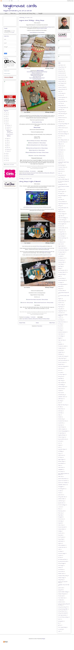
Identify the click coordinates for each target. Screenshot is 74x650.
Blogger (43, 638)
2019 (6, 153)
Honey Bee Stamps (61, 449)
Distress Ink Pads (61, 87)
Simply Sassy (60, 579)
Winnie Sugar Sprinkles (62, 615)
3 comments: (33, 317)
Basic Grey (60, 513)
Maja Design (60, 266)
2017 (6, 157)
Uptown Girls (60, 494)
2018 (6, 155)
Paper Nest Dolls (61, 340)
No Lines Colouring (61, 219)
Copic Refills (60, 199)
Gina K (59, 443)
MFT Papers (60, 193)
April (7, 145)
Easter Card (60, 244)
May (7, 144)
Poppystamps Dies (61, 310)
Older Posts (52, 322)
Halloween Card (61, 211)
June (7, 142)
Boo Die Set (49, 254)
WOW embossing (61, 236)
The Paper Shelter (61, 252)
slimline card (60, 99)
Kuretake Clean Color (61, 547)
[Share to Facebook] (41, 171)
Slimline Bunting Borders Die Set (36, 74)
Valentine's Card (61, 602)
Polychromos (60, 119)
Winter (59, 276)
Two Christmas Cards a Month (63, 295)
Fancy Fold (60, 535)
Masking (59, 268)
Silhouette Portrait (61, 117)
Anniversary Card (61, 511)
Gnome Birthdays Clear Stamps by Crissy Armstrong (37, 71)
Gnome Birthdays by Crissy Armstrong (37, 32)
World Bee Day (61, 501)
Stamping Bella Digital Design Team (63, 162)
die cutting (60, 400)
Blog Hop (59, 209)
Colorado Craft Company (62, 356)
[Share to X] (40, 171)
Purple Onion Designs (62, 131)
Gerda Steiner (60, 541)
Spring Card (60, 589)
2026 (6, 113)
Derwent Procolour (61, 362)
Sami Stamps (60, 471)
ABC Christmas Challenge (62, 133)
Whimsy (59, 205)
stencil (59, 402)
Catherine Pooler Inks (62, 127)
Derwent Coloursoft (61, 527)
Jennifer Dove (60, 230)
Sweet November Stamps (62, 250)
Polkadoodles (60, 469)
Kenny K (59, 453)
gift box (59, 625)
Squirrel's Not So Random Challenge (62, 315)
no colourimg (60, 629)
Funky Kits (60, 288)
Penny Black (60, 308)
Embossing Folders (61, 234)
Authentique (60, 354)
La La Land (60, 372)
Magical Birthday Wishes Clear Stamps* (37, 77)
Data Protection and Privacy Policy (27, 13)
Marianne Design (61, 461)
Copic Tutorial (60, 177)
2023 (6, 118)
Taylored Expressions (62, 203)
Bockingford (60, 517)
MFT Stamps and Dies (62, 559)
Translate (12, 32)
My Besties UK (61, 189)
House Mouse (60, 368)
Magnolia (59, 338)
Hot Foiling (60, 330)
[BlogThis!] (39, 171)
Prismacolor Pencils (34, 172)
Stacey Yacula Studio (62, 248)
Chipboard (60, 523)
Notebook (60, 567)
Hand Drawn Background (62, 366)
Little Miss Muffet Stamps (62, 179)
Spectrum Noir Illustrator (62, 480)
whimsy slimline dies (61, 101)
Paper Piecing (60, 380)
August (7, 138)
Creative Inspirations (61, 97)
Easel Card (60, 286)
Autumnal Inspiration (61, 280)
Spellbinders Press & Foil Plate (63, 584)
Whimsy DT (52, 172)
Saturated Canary (61, 394)
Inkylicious (60, 543)
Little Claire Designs (61, 553)
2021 (6, 122)
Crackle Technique (61, 427)
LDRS (59, 549)
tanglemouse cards (20, 6)
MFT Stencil (60, 457)
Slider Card (60, 476)
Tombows (60, 318)
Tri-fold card (60, 600)
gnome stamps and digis (42, 28)
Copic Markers (25, 318)
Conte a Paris (60, 525)
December (8, 125)
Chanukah (59, 417)
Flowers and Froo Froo (62, 439)
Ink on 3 (59, 370)
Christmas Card (61, 73)
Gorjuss (59, 445)
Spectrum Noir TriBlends (62, 482)
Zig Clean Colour (61, 503)
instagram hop (60, 352)
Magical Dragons (61, 459)
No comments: (33, 171)
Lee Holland (60, 256)
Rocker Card (60, 392)
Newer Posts (22, 322)
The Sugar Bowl (61, 232)
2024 (6, 116)
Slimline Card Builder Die (37, 73)
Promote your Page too (7, 73)
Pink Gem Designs (61, 213)
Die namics (60, 226)
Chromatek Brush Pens (62, 421)
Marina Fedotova (61, 463)
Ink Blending (60, 451)
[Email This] (38, 171)
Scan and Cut (60, 312)
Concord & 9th (60, 423)
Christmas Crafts (61, 262)
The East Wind (60, 596)
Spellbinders (60, 344)
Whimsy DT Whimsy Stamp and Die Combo (64, 604)
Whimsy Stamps (48, 27)
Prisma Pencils (61, 571)
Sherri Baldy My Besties (62, 140)
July (7, 140)
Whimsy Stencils (61, 175)
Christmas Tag (60, 419)
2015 (6, 160)
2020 (6, 123)
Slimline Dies (41, 172)
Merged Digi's (60, 306)
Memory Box (60, 376)
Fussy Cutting (60, 539)
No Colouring (60, 85)
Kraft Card (60, 156)
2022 (6, 120)
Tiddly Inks (60, 144)
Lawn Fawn (60, 115)
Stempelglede (60, 486)
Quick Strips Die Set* (37, 76)
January (8, 151)
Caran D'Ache (60, 135)
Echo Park (60, 328)
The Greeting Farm (61, 488)
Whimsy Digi (60, 350)
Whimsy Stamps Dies (62, 611)
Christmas (60, 152)
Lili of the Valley (61, 93)
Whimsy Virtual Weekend (62, 613)
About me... (13, 13)
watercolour (60, 109)
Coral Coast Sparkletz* (37, 79)
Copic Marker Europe (62, 142)
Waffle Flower (60, 398)
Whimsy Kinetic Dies (61, 496)
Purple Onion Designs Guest (63, 221)
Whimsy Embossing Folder (62, 609)
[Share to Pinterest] (42, 171)
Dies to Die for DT (61, 77)
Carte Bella (60, 413)
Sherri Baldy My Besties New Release (63, 474)
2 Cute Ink (60, 507)
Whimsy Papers (61, 105)
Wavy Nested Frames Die (47, 251)
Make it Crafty (60, 304)
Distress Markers (61, 300)
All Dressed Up (61, 260)
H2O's (59, 447)
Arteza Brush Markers (62, 322)
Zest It (59, 619)
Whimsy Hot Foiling (61, 274)
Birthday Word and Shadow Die (37, 75)
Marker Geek (39, 115)
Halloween (30, 318)
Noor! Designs (60, 565)
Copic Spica (60, 425)
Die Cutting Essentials (62, 284)
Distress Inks (60, 146)
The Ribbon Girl (61, 242)
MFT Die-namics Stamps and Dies (63, 182)
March (7, 147)
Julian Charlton (60, 334)
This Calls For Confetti (62, 346)
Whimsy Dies (46, 172)
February (8, 149)
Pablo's (59, 465)
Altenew (59, 509)
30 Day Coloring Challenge (62, 123)
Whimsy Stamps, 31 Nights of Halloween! (30, 181)
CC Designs (60, 282)
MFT (59, 137)
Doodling (59, 531)
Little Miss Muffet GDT (62, 228)
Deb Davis (60, 95)
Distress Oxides (61, 81)
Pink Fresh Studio (61, 290)
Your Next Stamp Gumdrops (63, 617)
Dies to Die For (61, 75)
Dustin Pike (60, 121)
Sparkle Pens (60, 160)
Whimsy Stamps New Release (63, 186)
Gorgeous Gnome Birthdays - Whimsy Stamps (31, 20)
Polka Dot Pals (61, 388)
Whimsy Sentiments (23, 174)
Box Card (60, 326)
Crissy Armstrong (61, 111)
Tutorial (59, 492)
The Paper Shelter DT (62, 272)
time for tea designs (62, 505)
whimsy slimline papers (62, 207)
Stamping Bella (60, 79)
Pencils (59, 129)
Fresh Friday (60, 264)
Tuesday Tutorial (61, 348)
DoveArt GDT (60, 533)
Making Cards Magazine (62, 195)
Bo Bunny (60, 324)
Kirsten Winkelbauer (61, 545)
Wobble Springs (61, 254)
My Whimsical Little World (62, 561)
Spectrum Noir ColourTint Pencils (62, 582)
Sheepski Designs (61, 577)
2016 (6, 158)
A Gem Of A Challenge (62, 217)
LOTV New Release (61, 201)
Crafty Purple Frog (61, 358)
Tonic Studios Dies (61, 598)
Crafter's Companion (61, 429)
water (59, 631)
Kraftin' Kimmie (60, 455)
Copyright (40, 13)
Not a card (60, 158)
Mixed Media (60, 378)
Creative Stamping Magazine (63, 431)
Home (6, 13)
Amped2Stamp (60, 125)
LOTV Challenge (60, 336)
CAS (59, 197)
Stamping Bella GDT (61, 184)
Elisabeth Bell (60, 364)
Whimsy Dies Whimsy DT (62, 607)
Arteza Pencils (60, 409)
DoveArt (59, 148)
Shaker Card (60, 169)
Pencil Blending (60, 384)
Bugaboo (59, 298)
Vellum (59, 173)
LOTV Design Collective (62, 107)
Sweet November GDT (62, 270)
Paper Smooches (61, 382)
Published (60, 390)
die (58, 623)
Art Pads (59, 407)
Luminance (60, 555)
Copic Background (61, 83)
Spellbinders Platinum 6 (62, 484)
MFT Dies (60, 557)
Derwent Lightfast (61, 224)
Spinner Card (60, 587)
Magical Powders (61, 246)
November (8, 127)
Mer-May (59, 240)
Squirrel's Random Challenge (63, 591)
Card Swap (60, 411)
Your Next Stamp (61, 278)
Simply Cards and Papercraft (63, 292)
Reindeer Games (61, 573)
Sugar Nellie (60, 215)
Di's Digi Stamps (61, 433)
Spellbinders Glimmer (62, 396)
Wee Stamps (60, 320)
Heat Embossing (61, 165)
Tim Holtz (59, 490)
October (8, 129)
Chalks (59, 415)
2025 (6, 114)
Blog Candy (60, 515)
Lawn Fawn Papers (61, 374)
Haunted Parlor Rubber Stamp (44, 248)
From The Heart (61, 537)
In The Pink (60, 103)
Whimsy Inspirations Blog (37, 122)
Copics (59, 91)
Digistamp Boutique (61, 435)
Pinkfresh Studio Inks (62, 386)
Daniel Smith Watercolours (63, 360)
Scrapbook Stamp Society (63, 575)
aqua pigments (60, 621)
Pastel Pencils (60, 467)
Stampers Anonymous (62, 594)
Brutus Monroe (61, 519)
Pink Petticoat (60, 569)
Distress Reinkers (61, 529)
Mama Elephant (60, 150)
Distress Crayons (61, 437)
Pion (59, 342)
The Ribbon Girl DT (61, 258)
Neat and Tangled (61, 563)
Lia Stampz (60, 551)
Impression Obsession (62, 332)
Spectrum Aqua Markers (62, 478)
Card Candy (60, 521)
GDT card (60, 441)
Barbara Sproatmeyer (62, 238)
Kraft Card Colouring (26, 172)
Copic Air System (61, 191)
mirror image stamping (62, 627)
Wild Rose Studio (61, 498)
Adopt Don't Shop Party (62, 404)
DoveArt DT (60, 302)
